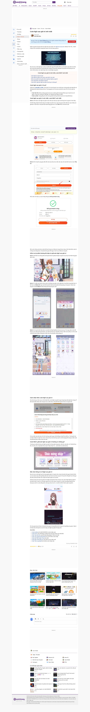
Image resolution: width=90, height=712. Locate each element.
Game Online (51, 662)
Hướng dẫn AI (24, 5)
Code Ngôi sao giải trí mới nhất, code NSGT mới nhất (42, 77)
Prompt (44, 5)
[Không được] (71, 34)
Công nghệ (59, 5)
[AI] (14, 29)
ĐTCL (65, 662)
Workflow (54, 5)
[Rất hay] (75, 34)
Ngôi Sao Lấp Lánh (60, 46)
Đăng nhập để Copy (71, 128)
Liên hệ (47, 696)
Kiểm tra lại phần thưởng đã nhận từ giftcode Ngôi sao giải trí (44, 79)
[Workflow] (14, 40)
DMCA (59, 696)
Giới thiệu (28, 696)
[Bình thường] (73, 34)
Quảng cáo (51, 696)
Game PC (66, 657)
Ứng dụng (44, 696)
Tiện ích (69, 5)
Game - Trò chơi (40, 28)
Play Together (35, 657)
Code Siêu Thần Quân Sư (37, 539)
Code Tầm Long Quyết (37, 541)
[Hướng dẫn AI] (14, 37)
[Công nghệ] (14, 44)
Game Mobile (48, 28)
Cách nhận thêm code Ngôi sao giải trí (39, 80)
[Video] (14, 55)
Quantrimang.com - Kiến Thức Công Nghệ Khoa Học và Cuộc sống (20, 2)
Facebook (55, 696)
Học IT (65, 5)
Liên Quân (50, 659)
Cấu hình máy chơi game (38, 659)
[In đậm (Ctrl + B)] (38, 619)
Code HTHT (34, 533)
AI (19, 5)
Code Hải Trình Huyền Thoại (38, 538)
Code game (35, 662)
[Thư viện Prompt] (14, 33)
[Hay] (74, 34)
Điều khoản (32, 696)
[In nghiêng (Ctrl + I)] (40, 619)
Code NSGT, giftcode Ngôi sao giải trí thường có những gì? (44, 82)
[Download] (14, 52)
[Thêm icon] (35, 619)
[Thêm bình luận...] (55, 622)
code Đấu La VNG (39, 87)
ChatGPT (35, 5)
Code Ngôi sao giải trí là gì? (37, 75)
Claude (30, 5)
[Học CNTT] (14, 48)
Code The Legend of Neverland (39, 536)
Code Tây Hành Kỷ (36, 535)
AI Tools (49, 5)
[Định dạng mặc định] (43, 619)
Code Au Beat (35, 532)
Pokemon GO (51, 657)
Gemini (39, 5)
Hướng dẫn (40, 696)
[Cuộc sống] (14, 59)
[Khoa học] (14, 63)
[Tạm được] (72, 34)
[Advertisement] (45, 18)
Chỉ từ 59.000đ (72, 41)
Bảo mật (36, 696)
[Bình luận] (71, 36)
